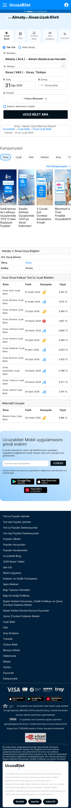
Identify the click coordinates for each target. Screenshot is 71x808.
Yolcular (10, 92)
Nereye (11, 66)
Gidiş (8, 79)
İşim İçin (7, 567)
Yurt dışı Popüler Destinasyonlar (21, 533)
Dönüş (44, 79)
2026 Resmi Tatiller (14, 561)
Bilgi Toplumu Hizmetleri (16, 589)
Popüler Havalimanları (15, 550)
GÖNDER (58, 463)
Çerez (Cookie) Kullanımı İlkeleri (21, 616)
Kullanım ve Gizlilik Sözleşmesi (20, 578)
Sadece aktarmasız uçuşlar (21, 106)
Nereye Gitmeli (11, 650)
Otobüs (44, 157)
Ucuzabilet (9, 129)
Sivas (29, 262)
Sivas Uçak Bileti (42, 129)
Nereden (11, 53)
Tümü (5, 157)
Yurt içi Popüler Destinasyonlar (20, 527)
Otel (31, 157)
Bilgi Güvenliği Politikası (16, 595)
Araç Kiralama (10, 633)
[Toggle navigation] (6, 5)
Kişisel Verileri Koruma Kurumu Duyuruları (26, 610)
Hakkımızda (9, 655)
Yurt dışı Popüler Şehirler (17, 521)
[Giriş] (65, 5)
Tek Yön (10, 47)
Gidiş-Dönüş (28, 47)
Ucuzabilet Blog (12, 555)
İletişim (7, 661)
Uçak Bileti (24, 129)
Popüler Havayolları (14, 544)
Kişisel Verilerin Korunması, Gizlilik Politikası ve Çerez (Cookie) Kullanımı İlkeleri (33, 603)
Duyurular (8, 672)
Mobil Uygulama (12, 572)
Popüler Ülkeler (12, 538)
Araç (58, 157)
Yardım (7, 667)
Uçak (19, 157)
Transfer (8, 638)
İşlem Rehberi (11, 584)
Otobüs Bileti (10, 644)
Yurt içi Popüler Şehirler (16, 516)
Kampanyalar (10, 678)
